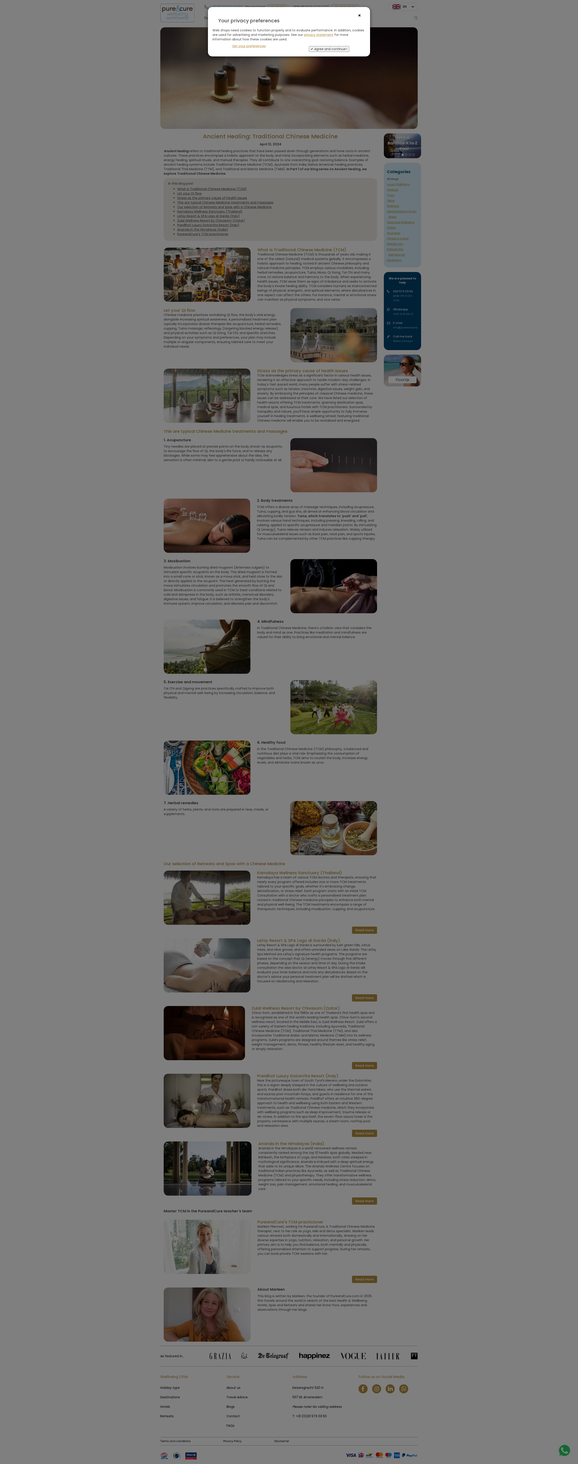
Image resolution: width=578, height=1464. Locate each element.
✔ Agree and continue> (329, 49)
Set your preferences (249, 46)
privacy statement (318, 35)
